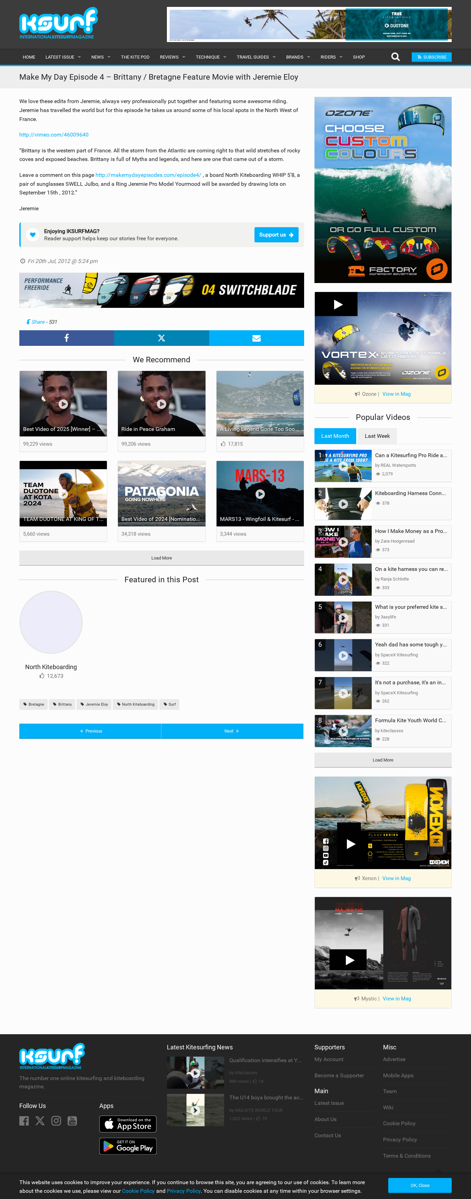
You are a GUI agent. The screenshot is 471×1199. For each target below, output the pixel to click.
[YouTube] (72, 1123)
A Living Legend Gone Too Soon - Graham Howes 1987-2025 (262, 429)
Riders (328, 57)
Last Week (377, 436)
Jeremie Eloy (96, 704)
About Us (325, 1119)
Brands (294, 57)
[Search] (395, 57)
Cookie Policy (399, 1123)
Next (229, 731)
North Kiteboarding (51, 667)
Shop (359, 57)
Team (390, 1091)
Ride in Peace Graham (148, 429)
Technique (208, 57)
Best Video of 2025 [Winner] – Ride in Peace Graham (65, 429)
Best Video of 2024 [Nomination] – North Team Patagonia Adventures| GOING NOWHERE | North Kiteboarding (163, 519)
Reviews (169, 57)
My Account (328, 1059)
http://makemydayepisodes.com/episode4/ (148, 175)
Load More (161, 558)
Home (29, 57)
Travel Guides (253, 57)
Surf (172, 704)
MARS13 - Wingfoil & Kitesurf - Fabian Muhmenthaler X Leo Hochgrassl (262, 519)
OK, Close (420, 1185)
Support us (272, 234)
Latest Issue (60, 57)
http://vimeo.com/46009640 (54, 134)
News (97, 57)
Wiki (388, 1107)
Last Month (335, 436)
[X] (40, 1123)
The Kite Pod (135, 57)
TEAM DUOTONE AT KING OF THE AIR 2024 (65, 519)
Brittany (64, 704)
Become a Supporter (339, 1075)
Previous (93, 731)
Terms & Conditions (407, 1155)
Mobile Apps (398, 1075)
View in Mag (396, 394)
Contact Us (327, 1135)
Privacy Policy (400, 1139)
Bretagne (36, 704)
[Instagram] (56, 1123)
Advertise (394, 1059)
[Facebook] (24, 1123)
